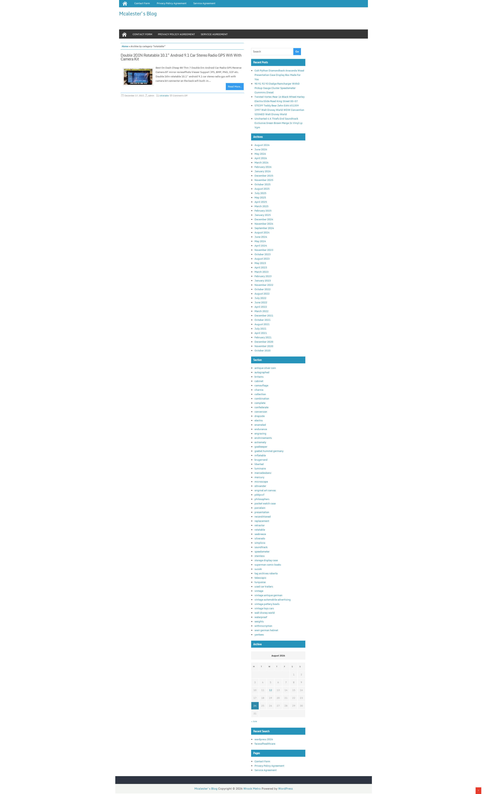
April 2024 (261, 245)
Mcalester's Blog (138, 13)
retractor (260, 525)
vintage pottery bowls (267, 604)
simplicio (260, 543)
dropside (260, 416)
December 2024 (264, 219)
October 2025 (263, 184)
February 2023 (263, 276)
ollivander (260, 486)
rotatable (164, 95)
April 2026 (261, 158)
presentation (262, 512)
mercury (259, 477)
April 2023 (261, 267)
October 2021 (263, 320)
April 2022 (261, 307)
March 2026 (261, 162)
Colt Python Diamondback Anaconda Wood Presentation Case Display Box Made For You (279, 74)
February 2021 (263, 337)
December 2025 (264, 176)
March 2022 (261, 311)
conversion (261, 412)
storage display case (266, 560)
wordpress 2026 (264, 739)
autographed (262, 372)
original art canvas (265, 490)
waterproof (261, 617)
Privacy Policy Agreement (176, 34)
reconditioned (263, 516)
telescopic (260, 578)
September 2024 (264, 228)
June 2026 (261, 149)
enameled (260, 425)
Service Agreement (214, 34)
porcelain (260, 508)
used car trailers (264, 586)
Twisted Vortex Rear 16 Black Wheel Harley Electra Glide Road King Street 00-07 (280, 99)
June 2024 (261, 237)
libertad (259, 464)
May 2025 (260, 197)
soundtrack (261, 547)
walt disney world (265, 613)
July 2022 (260, 298)
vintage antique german (268, 595)
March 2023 (261, 272)
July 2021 (260, 328)
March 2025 (261, 206)
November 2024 (264, 224)
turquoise (260, 582)
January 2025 (263, 215)
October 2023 (263, 254)
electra (259, 420)
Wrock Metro (252, 788)
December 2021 (264, 315)
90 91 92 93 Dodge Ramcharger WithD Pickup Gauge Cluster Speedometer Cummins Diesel (277, 88)
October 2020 (263, 350)
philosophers (262, 499)
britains (259, 377)
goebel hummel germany (269, 451)
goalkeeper (261, 447)
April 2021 (261, 333)
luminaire (260, 468)
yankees (259, 634)
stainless (260, 556)
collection (260, 394)
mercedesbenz (263, 473)
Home (125, 46)
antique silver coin (265, 368)
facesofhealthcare (265, 744)
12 (270, 690)
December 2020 (264, 342)
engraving (260, 433)
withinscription (263, 626)
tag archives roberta (266, 573)
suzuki (258, 569)
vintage (259, 591)
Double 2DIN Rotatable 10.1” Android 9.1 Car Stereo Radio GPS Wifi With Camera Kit (181, 57)
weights (259, 621)
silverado (260, 538)
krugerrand (261, 460)
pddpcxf (259, 495)
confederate (261, 407)
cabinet (259, 381)
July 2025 (260, 193)
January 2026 (263, 171)
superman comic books (268, 565)
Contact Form (142, 34)
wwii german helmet (266, 630)
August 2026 (262, 145)
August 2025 (262, 189)
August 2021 (262, 324)
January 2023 (263, 280)
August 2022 (262, 294)
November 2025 (264, 180)
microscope (261, 481)
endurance (261, 429)
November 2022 (264, 285)
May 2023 (260, 263)
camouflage (261, 385)
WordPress (285, 788)
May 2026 (260, 154)
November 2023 (264, 250)
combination (262, 398)
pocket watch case (265, 503)
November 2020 (264, 346)
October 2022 (263, 289)
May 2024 (260, 241)
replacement (262, 521)
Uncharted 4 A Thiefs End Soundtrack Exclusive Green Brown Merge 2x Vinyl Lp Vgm (278, 122)
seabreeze (260, 534)
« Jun (254, 721)
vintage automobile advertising (273, 599)
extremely (260, 442)
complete (260, 403)
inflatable (260, 455)
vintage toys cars (264, 608)
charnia (259, 390)
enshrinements (263, 438)
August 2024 (262, 232)
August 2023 (262, 259)
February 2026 (263, 167)
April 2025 (261, 202)
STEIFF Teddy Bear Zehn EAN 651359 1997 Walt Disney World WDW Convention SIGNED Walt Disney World (279, 109)
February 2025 (263, 210)
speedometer (262, 551)
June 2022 (261, 302)
